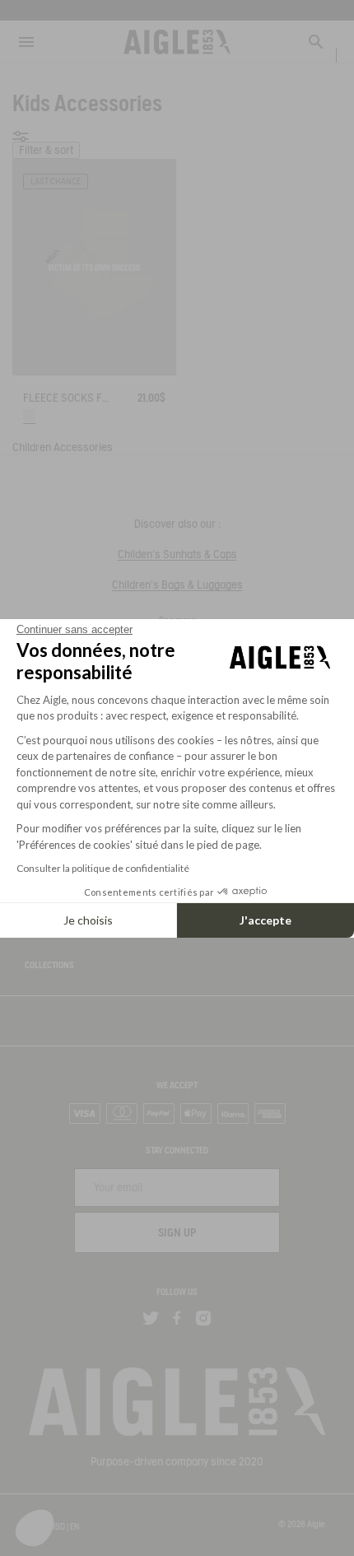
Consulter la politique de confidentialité (102, 868)
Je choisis (88, 920)
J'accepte (265, 920)
